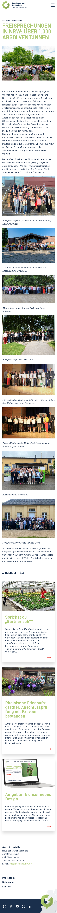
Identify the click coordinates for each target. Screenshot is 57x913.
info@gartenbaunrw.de (21, 864)
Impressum (8, 878)
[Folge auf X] (22, 905)
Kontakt (6, 887)
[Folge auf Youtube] (16, 905)
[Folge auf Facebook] (10, 905)
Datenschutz (9, 882)
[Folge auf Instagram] (3, 905)
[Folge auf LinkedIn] (28, 905)
